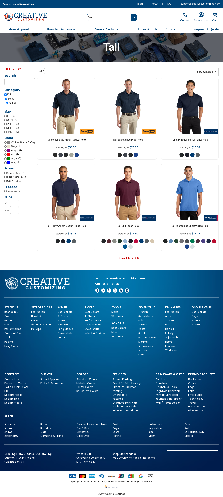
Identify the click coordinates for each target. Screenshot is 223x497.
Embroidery (120, 395)
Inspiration (155, 428)
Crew (34, 320)
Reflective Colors (87, 391)
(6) (24, 142)
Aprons (142, 350)
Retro (188, 428)
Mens (11, 98)
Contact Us (11, 379)
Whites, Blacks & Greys (24, 142)
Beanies (170, 346)
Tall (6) (12, 103)
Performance (12, 329)
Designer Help (13, 395)
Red (13, 154)
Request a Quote (15, 383)
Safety (142, 333)
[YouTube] (121, 290)
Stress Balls (195, 395)
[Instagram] (115, 290)
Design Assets (13, 402)
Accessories (146, 346)
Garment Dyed (13, 333)
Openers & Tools (166, 387)
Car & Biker (83, 428)
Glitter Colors (84, 387)
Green (14, 158)
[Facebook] (97, 290)
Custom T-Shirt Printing (19, 458)
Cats (43, 432)
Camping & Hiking (51, 436)
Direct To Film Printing (127, 383)
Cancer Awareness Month (92, 424)
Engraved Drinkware (125, 402)
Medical (143, 341)
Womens (117, 316)
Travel (192, 402)
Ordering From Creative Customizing (28, 454)
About (155, 3)
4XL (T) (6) (13, 132)
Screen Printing (122, 379)
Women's (118, 336)
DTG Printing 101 (86, 462)
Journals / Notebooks (169, 398)
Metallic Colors (85, 383)
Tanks (8, 337)
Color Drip (82, 436)
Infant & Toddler (95, 333)
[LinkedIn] (127, 290)
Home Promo (196, 406)
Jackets (63, 337)
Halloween (155, 424)
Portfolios (162, 379)
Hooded (36, 316)
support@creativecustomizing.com (200, 3)
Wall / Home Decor (168, 402)
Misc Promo (195, 410)
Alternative (11, 428)
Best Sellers (11, 312)
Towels (196, 324)
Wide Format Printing (126, 410)
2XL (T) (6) (13, 124)
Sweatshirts (65, 333)
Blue (13, 162)
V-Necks (63, 324)
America (9, 424)
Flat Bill (169, 329)
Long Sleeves (93, 324)
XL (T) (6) (12, 120)
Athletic (170, 316)
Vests (141, 329)
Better (8, 320)
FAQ (169, 3)
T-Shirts (63, 316)
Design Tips (11, 398)
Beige (14, 146)
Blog (140, 3)
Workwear (171, 350)
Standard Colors (86, 379)
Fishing (117, 436)
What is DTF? (84, 454)
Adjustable (172, 337)
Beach (44, 424)
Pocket (8, 341)
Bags (195, 316)
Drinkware (194, 379)
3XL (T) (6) (13, 128)
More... (142, 354)
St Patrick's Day (194, 432)
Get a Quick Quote (16, 387)
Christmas (83, 432)
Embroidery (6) (13, 191)
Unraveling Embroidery (90, 458)
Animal (8, 432)
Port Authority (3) (16, 177)
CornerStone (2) (16, 173)
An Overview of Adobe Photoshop (134, 458)
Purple (14, 150)
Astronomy (11, 436)
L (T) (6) (11, 116)
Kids (151, 432)
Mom (152, 436)
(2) (15, 154)
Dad (167, 324)
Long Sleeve (12, 346)
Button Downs (147, 337)
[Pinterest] (109, 290)
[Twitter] (103, 290)
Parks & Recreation (52, 383)
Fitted (169, 341)
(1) (16, 146)
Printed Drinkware (167, 395)
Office (192, 383)
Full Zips (36, 329)
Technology (195, 398)
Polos (10, 94)
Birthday (45, 428)
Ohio (188, 424)
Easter (117, 432)
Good (7, 316)
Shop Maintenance (125, 454)
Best (7, 324)
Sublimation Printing (125, 406)
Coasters (161, 383)
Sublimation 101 (14, 462)
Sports (189, 436)
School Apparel (50, 379)
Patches (118, 398)
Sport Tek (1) (14, 181)
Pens (191, 391)
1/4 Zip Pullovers (41, 324)
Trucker (170, 320)
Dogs (116, 428)
